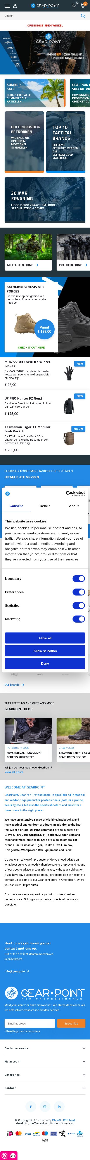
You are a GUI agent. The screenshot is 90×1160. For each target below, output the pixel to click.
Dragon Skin (66, 834)
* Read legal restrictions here (22, 1031)
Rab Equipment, (48, 850)
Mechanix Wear (15, 839)
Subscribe (71, 1023)
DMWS (56, 1120)
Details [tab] (45, 505)
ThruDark (21, 834)
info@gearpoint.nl (17, 971)
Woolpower (29, 850)
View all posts (14, 772)
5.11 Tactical (48, 834)
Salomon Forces (52, 829)
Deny (45, 663)
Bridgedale (12, 850)
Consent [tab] (16, 505)
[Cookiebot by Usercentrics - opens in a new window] (66, 494)
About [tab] (74, 505)
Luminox (66, 845)
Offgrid (34, 834)
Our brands (12, 684)
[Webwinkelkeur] (45, 1149)
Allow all (45, 638)
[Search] (83, 16)
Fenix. (68, 850)
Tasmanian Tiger (31, 845)
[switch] (79, 592)
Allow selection (45, 651)
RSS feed (69, 1120)
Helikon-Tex (51, 845)
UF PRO (35, 829)
